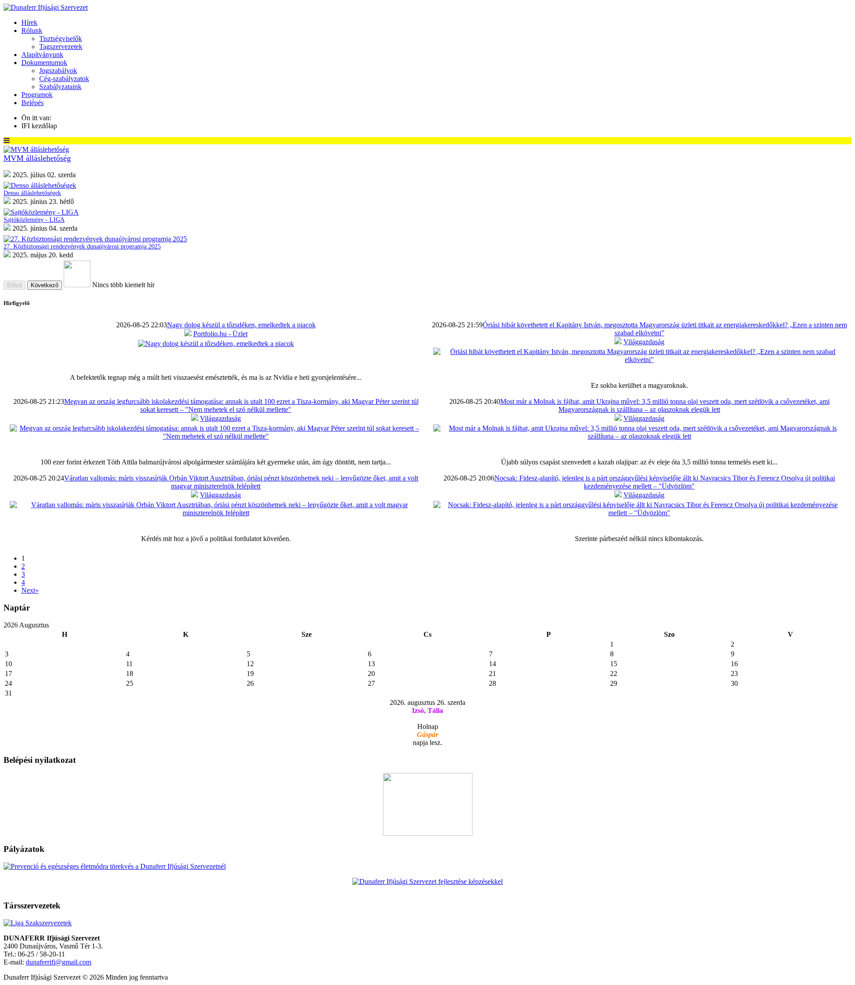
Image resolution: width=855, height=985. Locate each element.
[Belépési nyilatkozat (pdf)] (427, 833)
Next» (30, 590)
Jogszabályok (58, 70)
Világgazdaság (643, 342)
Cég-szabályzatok (64, 78)
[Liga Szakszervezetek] (38, 923)
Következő (44, 285)
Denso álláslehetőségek (32, 193)
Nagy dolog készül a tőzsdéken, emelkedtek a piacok (241, 325)
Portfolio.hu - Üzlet (220, 334)
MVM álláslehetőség (37, 158)
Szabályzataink (60, 86)
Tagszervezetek (60, 46)
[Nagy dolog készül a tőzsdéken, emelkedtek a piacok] (216, 343)
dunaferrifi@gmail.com (58, 962)
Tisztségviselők (60, 38)
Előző (14, 285)
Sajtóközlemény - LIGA (34, 219)
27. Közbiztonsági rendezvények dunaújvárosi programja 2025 (82, 246)
